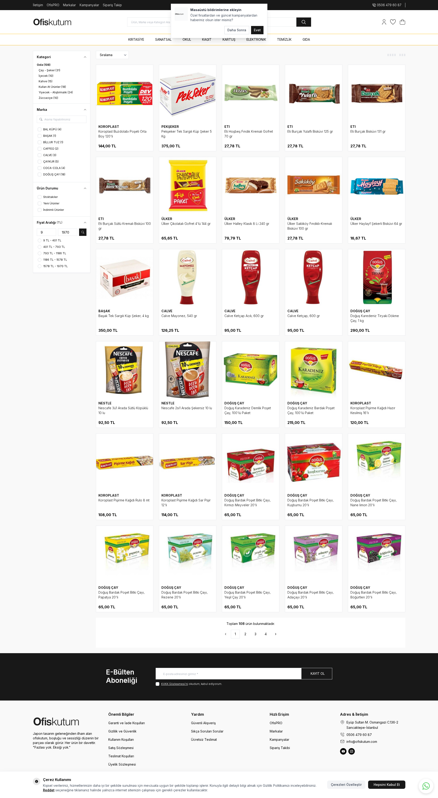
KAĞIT (207, 39)
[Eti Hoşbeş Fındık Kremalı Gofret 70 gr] (250, 93)
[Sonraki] (275, 634)
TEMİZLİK (284, 39)
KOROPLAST (108, 127)
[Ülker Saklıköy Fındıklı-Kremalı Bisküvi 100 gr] (313, 185)
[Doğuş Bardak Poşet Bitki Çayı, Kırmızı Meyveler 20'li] (250, 462)
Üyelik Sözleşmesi (122, 764)
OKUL (187, 39)
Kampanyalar (89, 5)
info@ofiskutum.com (361, 742)
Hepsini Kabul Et (387, 785)
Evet (257, 30)
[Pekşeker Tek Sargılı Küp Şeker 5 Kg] (187, 93)
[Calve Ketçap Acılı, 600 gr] (250, 277)
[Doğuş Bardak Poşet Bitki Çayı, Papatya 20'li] (124, 554)
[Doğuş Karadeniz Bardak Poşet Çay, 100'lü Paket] (313, 369)
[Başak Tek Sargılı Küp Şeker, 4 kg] (124, 277)
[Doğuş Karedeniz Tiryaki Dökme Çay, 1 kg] (376, 277)
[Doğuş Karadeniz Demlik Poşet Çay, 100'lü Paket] (250, 369)
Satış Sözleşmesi (121, 748)
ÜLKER (166, 219)
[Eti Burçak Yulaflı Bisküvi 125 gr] (313, 93)
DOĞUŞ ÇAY (360, 311)
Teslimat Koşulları (121, 756)
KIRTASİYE (136, 39)
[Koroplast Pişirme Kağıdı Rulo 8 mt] (124, 462)
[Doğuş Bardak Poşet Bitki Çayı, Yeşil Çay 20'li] (250, 554)
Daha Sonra (236, 30)
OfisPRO (53, 5)
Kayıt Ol (318, 673)
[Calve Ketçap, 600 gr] (313, 277)
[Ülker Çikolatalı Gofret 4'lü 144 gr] (187, 185)
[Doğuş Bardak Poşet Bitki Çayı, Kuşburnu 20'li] (313, 462)
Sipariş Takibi (280, 748)
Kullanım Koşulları (121, 739)
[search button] (303, 22)
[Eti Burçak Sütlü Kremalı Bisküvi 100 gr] (124, 185)
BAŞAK (104, 311)
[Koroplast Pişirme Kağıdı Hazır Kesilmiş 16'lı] (376, 369)
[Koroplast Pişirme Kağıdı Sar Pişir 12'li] (187, 462)
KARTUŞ (229, 39)
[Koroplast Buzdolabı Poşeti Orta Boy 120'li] (124, 93)
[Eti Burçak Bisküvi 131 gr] (376, 93)
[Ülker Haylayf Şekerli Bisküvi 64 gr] (376, 185)
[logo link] (60, 22)
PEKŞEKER (170, 127)
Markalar (69, 5)
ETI (227, 127)
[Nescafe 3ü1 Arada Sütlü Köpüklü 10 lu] (124, 369)
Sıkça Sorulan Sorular (207, 731)
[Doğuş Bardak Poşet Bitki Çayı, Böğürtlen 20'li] (376, 554)
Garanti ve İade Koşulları (126, 723)
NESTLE (105, 403)
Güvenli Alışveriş (203, 723)
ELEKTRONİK (256, 39)
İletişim (38, 5)
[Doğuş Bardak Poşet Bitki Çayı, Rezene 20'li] (187, 554)
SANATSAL (163, 39)
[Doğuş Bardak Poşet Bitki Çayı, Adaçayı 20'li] (313, 554)
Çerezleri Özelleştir (346, 785)
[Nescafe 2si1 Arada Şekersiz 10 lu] (187, 369)
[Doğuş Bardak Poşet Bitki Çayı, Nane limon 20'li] (376, 462)
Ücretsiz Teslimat (204, 739)
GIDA (306, 39)
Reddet (48, 790)
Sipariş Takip (112, 5)
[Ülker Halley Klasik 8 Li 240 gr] (250, 185)
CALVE (166, 311)
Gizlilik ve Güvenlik (122, 731)
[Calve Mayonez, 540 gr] (187, 277)
